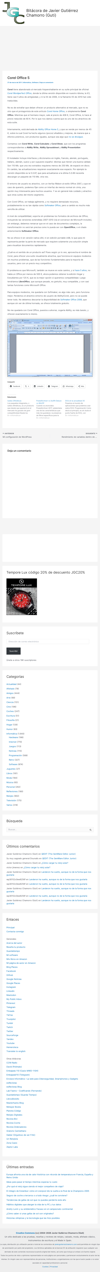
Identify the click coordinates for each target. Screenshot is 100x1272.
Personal (10, 787)
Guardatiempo (13, 951)
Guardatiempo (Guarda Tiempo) (21, 1095)
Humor (9, 729)
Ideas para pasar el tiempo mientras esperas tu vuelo (31, 1182)
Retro (11, 760)
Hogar (9, 724)
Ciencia (10, 702)
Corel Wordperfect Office (19, 93)
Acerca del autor (14, 943)
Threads (10, 1011)
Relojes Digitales (14, 1115)
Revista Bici (11, 1119)
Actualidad (11, 684)
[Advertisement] (50, 44)
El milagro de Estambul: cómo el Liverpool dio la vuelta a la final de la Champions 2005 (47, 1191)
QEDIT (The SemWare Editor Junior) (58, 854)
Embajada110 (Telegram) (18, 1075)
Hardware (13, 737)
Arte (8, 697)
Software (35, 82)
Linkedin (10, 991)
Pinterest (10, 1003)
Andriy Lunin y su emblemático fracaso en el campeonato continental (39, 1209)
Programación (15, 755)
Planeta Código (13, 1111)
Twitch (9, 1027)
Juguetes (10, 769)
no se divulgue (76, 137)
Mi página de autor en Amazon (21, 963)
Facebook (11, 971)
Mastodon (11, 995)
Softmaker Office (53, 205)
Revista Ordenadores (16, 1127)
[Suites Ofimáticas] (21, 408)
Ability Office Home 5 (48, 129)
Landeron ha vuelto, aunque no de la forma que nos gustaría (58, 879)
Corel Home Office (56, 111)
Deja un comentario (46, 82)
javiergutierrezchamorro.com (66, 1244)
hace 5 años (81, 270)
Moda (9, 778)
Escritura (10, 716)
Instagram (11, 987)
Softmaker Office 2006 (71, 299)
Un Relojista (12, 1139)
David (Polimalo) (14, 1067)
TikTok (9, 1015)
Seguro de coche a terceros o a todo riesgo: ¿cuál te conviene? (36, 1195)
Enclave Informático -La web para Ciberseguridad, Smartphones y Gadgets (42, 1079)
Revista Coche (13, 1123)
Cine (8, 707)
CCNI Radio (11, 1062)
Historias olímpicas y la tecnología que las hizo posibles (33, 1218)
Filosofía (10, 720)
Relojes (9, 796)
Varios (9, 805)
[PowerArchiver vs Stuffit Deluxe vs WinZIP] (50, 409)
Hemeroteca (12, 1047)
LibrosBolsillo (12, 1099)
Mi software (12, 955)
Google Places (13, 983)
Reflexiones (12, 791)
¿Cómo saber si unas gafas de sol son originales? (30, 1213)
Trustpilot (11, 1019)
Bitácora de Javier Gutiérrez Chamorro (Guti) (52, 13)
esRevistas (11, 1083)
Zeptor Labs (12, 1147)
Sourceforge (12, 1035)
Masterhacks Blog (15, 1103)
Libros (9, 773)
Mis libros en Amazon (16, 959)
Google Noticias (14, 979)
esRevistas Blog (14, 1087)
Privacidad (54, 1267)
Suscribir (13, 651)
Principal (10, 927)
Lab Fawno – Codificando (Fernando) (24, 1091)
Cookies (45, 1267)
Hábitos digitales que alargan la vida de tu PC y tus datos (33, 1204)
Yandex (10, 1039)
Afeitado (10, 688)
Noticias (13, 751)
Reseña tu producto (15, 947)
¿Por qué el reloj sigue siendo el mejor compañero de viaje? (35, 1186)
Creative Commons (25, 1233)
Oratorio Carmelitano (16, 1131)
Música (9, 782)
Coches (10, 711)
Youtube (10, 1043)
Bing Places (12, 967)
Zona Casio (11, 1143)
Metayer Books (13, 1107)
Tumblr (9, 1023)
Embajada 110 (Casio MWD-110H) (22, 1071)
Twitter (9, 1031)
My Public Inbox (14, 999)
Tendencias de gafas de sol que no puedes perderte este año (36, 1200)
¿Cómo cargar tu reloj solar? (54, 863)
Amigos (10, 693)
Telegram (10, 1007)
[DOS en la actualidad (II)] (79, 408)
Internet (12, 742)
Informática (27, 82)
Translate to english (15, 1051)
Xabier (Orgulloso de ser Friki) (20, 1135)
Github (9, 975)
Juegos (12, 746)
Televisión (11, 800)
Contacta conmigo (15, 931)
